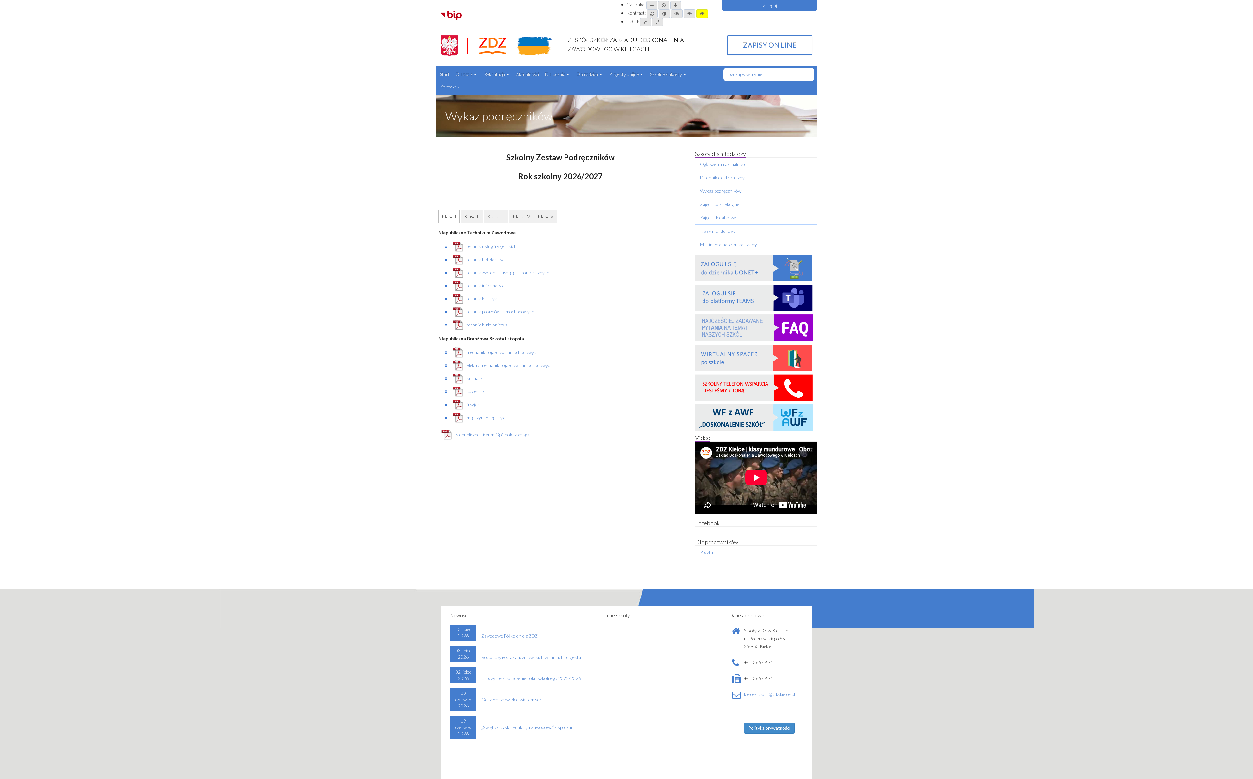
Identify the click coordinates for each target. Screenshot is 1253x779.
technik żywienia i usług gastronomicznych (508, 272)
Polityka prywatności (769, 728)
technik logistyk (482, 298)
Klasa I (449, 216)
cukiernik (476, 391)
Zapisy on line (770, 44)
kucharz (474, 378)
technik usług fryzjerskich (492, 246)
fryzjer (473, 404)
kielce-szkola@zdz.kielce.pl (769, 694)
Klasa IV (521, 216)
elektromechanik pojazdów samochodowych (509, 365)
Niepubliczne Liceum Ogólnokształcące (492, 434)
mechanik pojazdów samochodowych (502, 352)
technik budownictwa (487, 324)
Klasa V (546, 216)
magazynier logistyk (486, 417)
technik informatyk (485, 285)
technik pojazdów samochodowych (500, 311)
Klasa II (472, 216)
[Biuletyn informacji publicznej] (451, 14)
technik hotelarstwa (486, 259)
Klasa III (496, 216)
